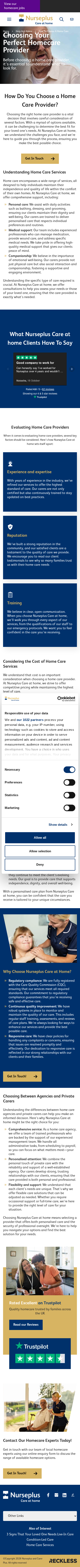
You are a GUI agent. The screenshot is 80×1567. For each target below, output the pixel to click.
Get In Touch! (16, 1076)
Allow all (40, 837)
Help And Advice (24, 31)
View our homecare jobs (14, 6)
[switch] (69, 782)
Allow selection (40, 851)
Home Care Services (40, 1545)
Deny (40, 864)
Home (6, 31)
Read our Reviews (26, 1324)
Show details (58, 824)
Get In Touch (34, 158)
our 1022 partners (30, 720)
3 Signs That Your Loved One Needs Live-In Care (40, 1534)
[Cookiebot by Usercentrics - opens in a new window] (57, 699)
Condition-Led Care (40, 1540)
